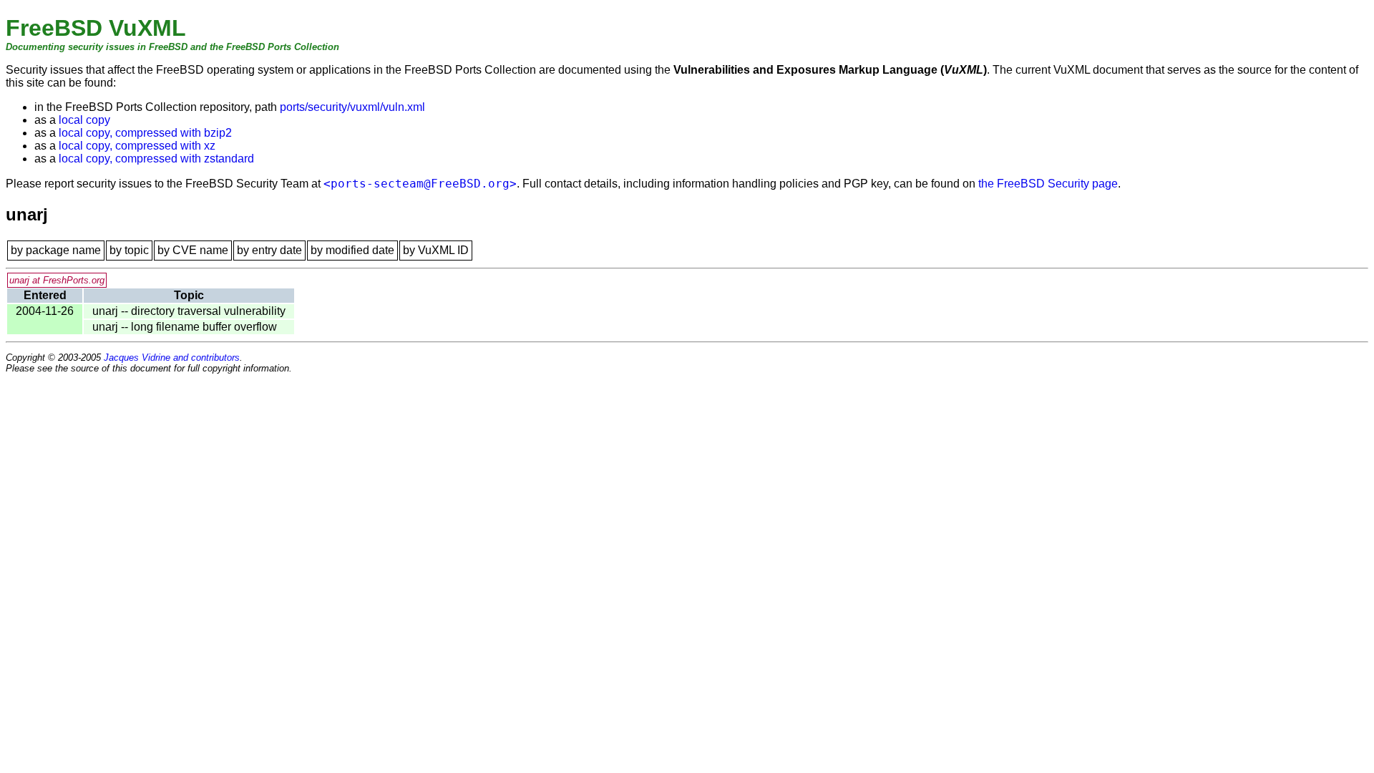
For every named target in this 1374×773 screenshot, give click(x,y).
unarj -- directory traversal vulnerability (189, 311)
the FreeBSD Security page (1048, 184)
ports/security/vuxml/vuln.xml (352, 107)
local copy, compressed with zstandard (156, 158)
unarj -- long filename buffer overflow (184, 327)
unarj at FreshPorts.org (56, 280)
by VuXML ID (436, 250)
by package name (56, 250)
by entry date (269, 250)
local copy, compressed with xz (137, 146)
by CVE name (192, 250)
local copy (84, 120)
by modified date (352, 250)
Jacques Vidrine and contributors (172, 357)
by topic (129, 250)
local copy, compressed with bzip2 (145, 133)
